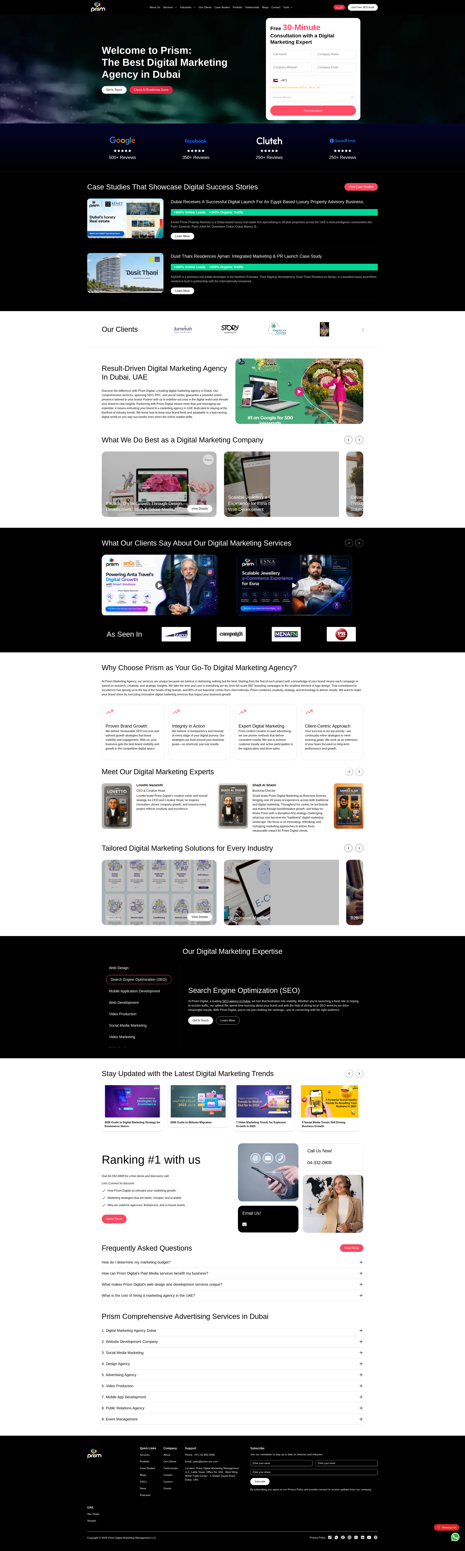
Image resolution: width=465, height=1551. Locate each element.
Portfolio (144, 1461)
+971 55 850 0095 (204, 1454)
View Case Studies (361, 186)
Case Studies (147, 1468)
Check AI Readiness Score (151, 89)
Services (145, 1454)
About (166, 1454)
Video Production (122, 1014)
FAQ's (143, 1481)
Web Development (125, 1002)
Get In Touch (114, 89)
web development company (240, 999)
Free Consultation (313, 110)
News (143, 1488)
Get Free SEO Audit (362, 7)
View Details (200, 508)
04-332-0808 (116, 1176)
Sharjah (91, 1520)
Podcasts (145, 1495)
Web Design (119, 968)
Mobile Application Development (134, 991)
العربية (339, 7)
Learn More (182, 236)
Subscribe (260, 1481)
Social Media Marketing (128, 1025)
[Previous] (349, 1074)
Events (167, 1488)
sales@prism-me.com (205, 1461)
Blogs (143, 1474)
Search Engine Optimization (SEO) (137, 979)
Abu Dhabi (93, 1513)
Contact (167, 1474)
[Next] (359, 1074)
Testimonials (170, 1468)
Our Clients (169, 1461)
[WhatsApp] (455, 1537)
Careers (168, 1481)
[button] (165, 585)
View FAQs (351, 1248)
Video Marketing (122, 1037)
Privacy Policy (318, 1537)
